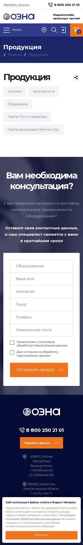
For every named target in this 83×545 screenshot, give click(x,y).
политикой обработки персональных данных (42, 343)
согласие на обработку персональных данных (37, 353)
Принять (41, 535)
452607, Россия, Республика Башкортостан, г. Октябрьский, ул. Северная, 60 (41, 465)
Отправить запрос (36, 369)
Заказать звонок (16, 5)
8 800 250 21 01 (67, 5)
